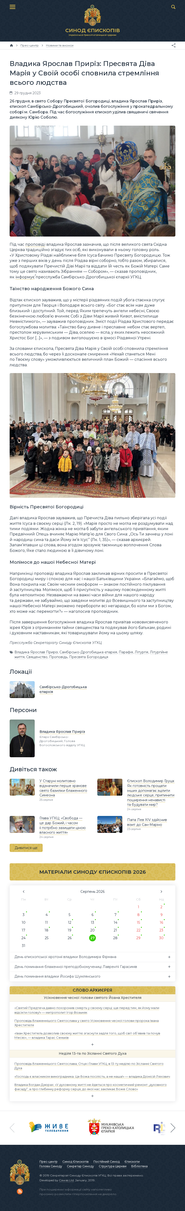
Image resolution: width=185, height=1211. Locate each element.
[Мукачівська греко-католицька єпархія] (111, 1128)
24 (23, 938)
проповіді (35, 244)
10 (24, 922)
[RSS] (20, 1191)
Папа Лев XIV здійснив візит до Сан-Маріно (147, 822)
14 (115, 922)
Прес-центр (49, 1161)
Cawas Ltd (66, 1180)
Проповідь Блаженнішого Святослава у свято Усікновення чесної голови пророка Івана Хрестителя (86, 1022)
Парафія (126, 652)
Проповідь (58, 657)
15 (138, 922)
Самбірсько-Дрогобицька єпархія (88, 652)
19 (69, 930)
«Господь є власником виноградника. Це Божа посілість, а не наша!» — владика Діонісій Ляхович (92, 1076)
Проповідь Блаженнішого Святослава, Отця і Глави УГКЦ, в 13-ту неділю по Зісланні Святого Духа (89, 1066)
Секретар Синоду (80, 1166)
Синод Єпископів (75, 1161)
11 (46, 922)
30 (161, 938)
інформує (25, 277)
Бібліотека (139, 1166)
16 (161, 922)
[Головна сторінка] (11, 45)
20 (92, 930)
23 (161, 930)
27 (92, 938)
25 (46, 938)
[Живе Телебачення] (48, 1128)
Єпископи (132, 1161)
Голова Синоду (51, 1166)
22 (138, 930)
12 (69, 922)
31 (23, 946)
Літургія (141, 652)
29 (138, 938)
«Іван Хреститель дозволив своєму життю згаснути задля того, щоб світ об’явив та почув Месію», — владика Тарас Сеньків (87, 1035)
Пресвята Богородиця (88, 657)
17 (23, 930)
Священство (36, 657)
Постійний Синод (106, 1161)
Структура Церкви (112, 1166)
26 (70, 938)
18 (46, 930)
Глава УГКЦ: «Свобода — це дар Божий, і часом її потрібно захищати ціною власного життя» (63, 825)
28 (115, 938)
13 (92, 922)
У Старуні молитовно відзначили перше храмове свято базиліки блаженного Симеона (63, 788)
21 (115, 930)
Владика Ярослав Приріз (36, 652)
